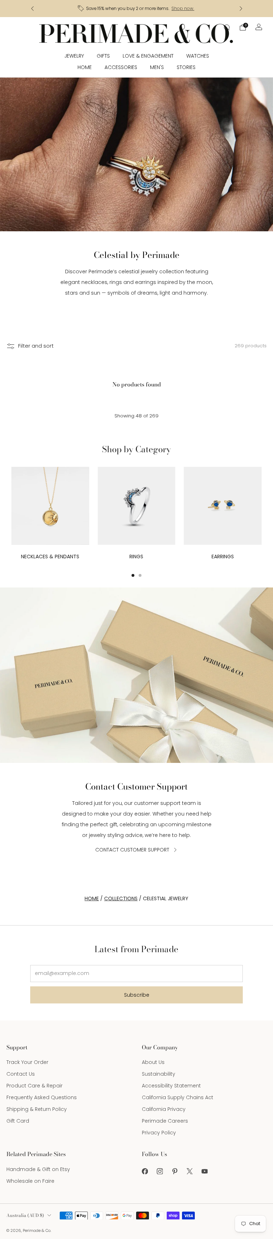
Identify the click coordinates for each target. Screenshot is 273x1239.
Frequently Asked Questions (41, 1097)
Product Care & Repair (34, 1085)
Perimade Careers (165, 1120)
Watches (197, 55)
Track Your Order (27, 1062)
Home (84, 67)
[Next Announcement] (241, 8)
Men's (157, 67)
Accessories (121, 67)
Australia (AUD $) (25, 1215)
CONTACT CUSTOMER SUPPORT (132, 849)
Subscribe (136, 994)
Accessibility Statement (171, 1085)
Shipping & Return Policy (36, 1109)
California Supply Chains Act (177, 1097)
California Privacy (164, 1109)
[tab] (133, 575)
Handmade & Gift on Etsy (38, 1169)
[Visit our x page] (189, 1171)
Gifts (103, 55)
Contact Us (20, 1073)
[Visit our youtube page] (204, 1171)
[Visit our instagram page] (159, 1171)
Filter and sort (36, 345)
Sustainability (158, 1073)
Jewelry (74, 55)
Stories (186, 67)
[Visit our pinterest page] (174, 1171)
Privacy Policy (159, 1132)
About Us (153, 1062)
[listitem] (136, 8)
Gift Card (17, 1120)
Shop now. (182, 8)
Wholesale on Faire (30, 1181)
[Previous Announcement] (32, 8)
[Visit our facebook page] (144, 1171)
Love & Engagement (148, 55)
